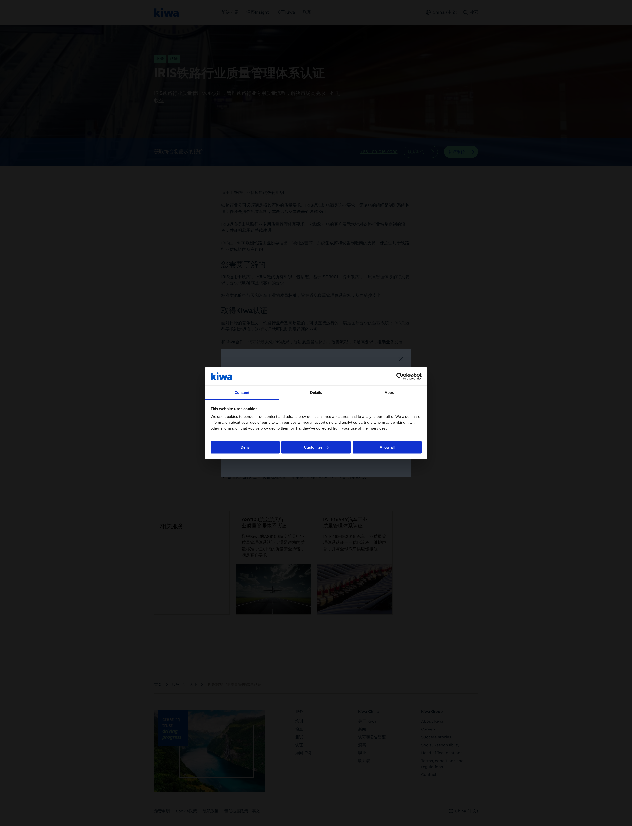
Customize (313, 447)
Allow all (387, 447)
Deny (245, 447)
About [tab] (390, 392)
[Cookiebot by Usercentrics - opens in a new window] (400, 376)
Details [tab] (316, 392)
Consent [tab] (242, 392)
